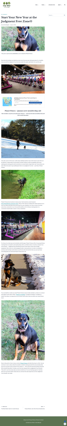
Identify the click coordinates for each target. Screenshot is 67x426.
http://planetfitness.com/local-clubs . (9, 203)
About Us (26, 419)
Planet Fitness (23, 363)
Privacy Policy (32, 419)
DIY (2, 14)
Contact (42, 419)
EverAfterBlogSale (5, 24)
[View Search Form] (65, 5)
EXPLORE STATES (52, 5)
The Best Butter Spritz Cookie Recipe (10, 407)
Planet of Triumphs (20, 294)
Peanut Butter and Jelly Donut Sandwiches (35, 407)
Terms (37, 419)
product (5, 14)
